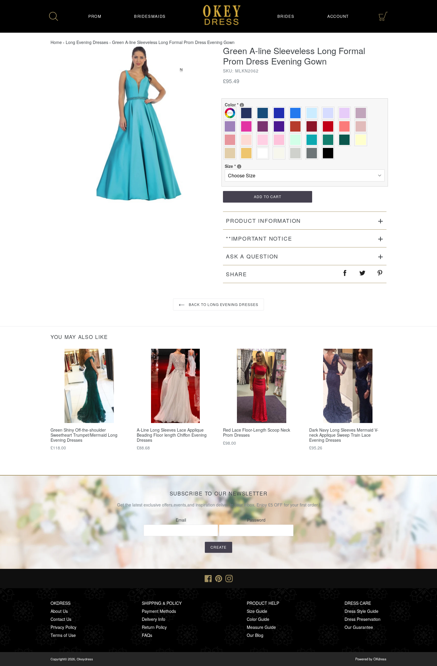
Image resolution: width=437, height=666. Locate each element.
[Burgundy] (313, 126)
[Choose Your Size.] (239, 166)
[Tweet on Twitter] (362, 274)
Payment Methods (159, 611)
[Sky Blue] (313, 113)
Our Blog (255, 635)
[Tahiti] (231, 126)
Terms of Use (63, 635)
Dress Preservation (363, 619)
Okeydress (85, 658)
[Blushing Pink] (264, 140)
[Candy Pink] (280, 140)
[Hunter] (329, 140)
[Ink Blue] (264, 113)
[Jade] (313, 140)
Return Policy (154, 627)
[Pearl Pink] (247, 140)
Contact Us (61, 619)
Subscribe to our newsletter (219, 493)
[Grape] (264, 126)
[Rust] (297, 126)
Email (181, 520)
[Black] (329, 153)
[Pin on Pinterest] (380, 274)
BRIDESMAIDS (150, 16)
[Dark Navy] (247, 113)
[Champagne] (231, 153)
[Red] (329, 126)
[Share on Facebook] (345, 274)
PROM (95, 16)
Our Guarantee (359, 627)
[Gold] (247, 153)
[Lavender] (329, 113)
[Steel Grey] (313, 153)
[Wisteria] (362, 113)
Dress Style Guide (361, 611)
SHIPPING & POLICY (162, 603)
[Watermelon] (346, 126)
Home (56, 42)
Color (244, 105)
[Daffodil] (362, 140)
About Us (59, 611)
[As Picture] (231, 113)
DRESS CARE (358, 603)
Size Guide (257, 611)
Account (338, 16)
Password (256, 520)
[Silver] (297, 153)
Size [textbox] (244, 166)
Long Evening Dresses (87, 42)
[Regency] (280, 126)
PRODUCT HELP (263, 603)
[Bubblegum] (231, 140)
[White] (264, 153)
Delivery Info (153, 619)
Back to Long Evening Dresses (223, 304)
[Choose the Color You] (242, 105)
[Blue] (297, 113)
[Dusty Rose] (362, 126)
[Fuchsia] (247, 126)
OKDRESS (60, 603)
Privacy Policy (63, 627)
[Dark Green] (346, 140)
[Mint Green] (297, 140)
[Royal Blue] (280, 113)
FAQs (147, 635)
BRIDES (285, 16)
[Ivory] (280, 153)
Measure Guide (261, 627)
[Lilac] (346, 113)
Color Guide (258, 619)
